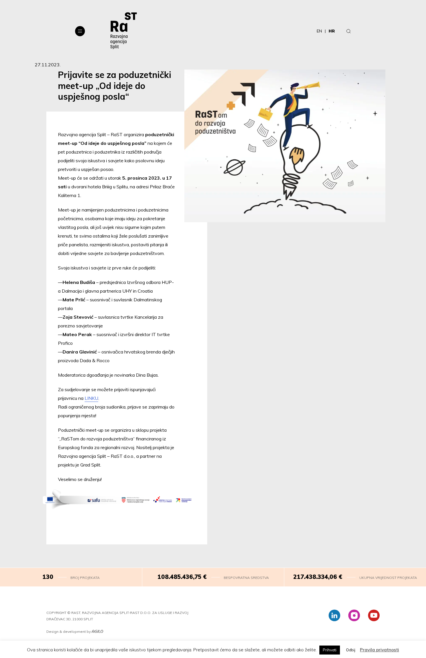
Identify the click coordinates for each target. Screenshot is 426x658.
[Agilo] (97, 631)
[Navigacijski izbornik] (80, 31)
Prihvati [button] (329, 650)
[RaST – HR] (123, 31)
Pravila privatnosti (379, 649)
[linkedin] (334, 615)
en (319, 31)
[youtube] (374, 615)
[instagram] (354, 615)
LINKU (91, 398)
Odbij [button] (350, 650)
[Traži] (348, 31)
